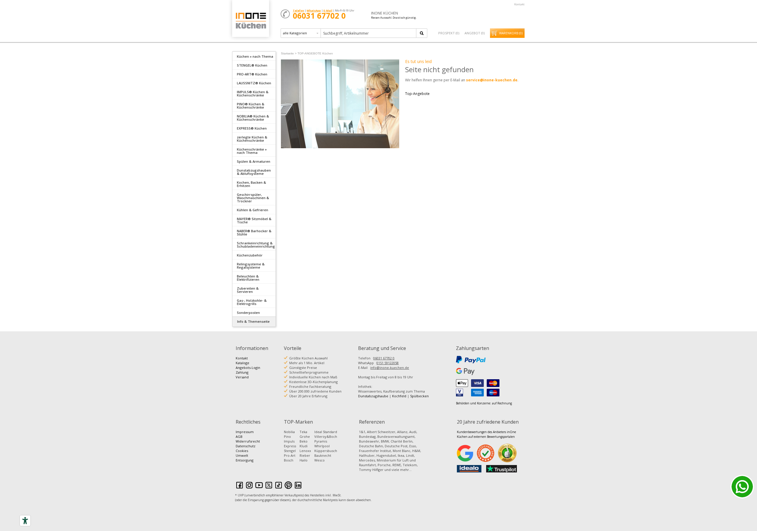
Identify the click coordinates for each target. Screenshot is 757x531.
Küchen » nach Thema (255, 56)
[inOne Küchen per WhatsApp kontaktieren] (742, 486)
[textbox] (369, 33)
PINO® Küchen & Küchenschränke (250, 105)
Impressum (245, 432)
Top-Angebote (417, 93)
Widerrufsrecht (248, 441)
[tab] (254, 55)
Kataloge (242, 363)
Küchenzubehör (250, 255)
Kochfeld (399, 396)
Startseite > (289, 53)
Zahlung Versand (242, 374)
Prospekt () (448, 33)
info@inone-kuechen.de (389, 367)
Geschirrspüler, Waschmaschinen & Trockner (253, 197)
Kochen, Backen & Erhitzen (251, 184)
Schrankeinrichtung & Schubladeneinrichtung (256, 244)
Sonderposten (248, 312)
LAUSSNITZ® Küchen (254, 83)
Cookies (242, 450)
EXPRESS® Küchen (252, 128)
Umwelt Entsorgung (244, 457)
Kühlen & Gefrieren (252, 210)
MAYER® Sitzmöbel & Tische (254, 220)
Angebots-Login (248, 367)
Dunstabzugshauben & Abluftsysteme (254, 172)
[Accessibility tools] (25, 520)
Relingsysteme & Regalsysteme (251, 265)
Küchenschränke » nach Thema (252, 151)
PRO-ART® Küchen (252, 74)
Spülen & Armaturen (253, 161)
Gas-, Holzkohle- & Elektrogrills (252, 302)
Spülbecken (419, 396)
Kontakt (519, 4)
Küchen (250, 20)
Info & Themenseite (253, 321)
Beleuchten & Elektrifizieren (248, 278)
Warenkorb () (511, 33)
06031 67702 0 (383, 358)
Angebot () (475, 33)
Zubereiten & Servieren (248, 290)
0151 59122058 (387, 363)
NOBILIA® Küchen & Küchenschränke (253, 118)
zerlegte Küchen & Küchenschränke (252, 139)
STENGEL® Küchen (252, 65)
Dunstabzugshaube (373, 396)
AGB (239, 436)
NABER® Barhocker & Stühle (254, 232)
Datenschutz (245, 446)
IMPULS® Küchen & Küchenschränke (252, 93)
